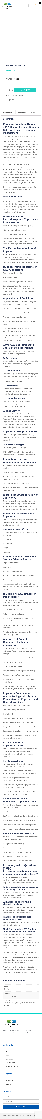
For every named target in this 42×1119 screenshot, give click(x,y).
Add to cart (25, 90)
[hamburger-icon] (30, 5)
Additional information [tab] (26, 112)
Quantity (11, 79)
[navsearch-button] (36, 6)
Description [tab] (7, 112)
